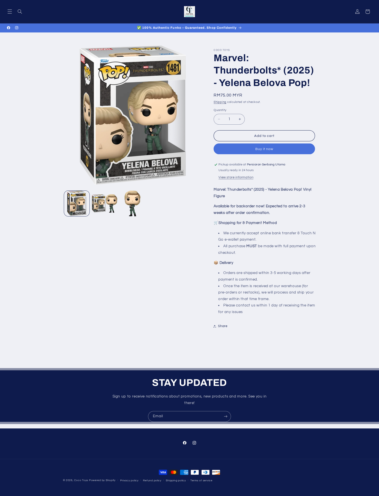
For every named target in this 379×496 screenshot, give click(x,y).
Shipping (220, 102)
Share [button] (222, 326)
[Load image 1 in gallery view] (77, 203)
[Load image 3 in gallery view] (132, 203)
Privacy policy (129, 480)
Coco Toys (81, 480)
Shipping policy (176, 480)
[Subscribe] (226, 416)
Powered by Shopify (102, 480)
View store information (235, 177)
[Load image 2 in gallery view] (105, 203)
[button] (10, 12)
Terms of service (201, 480)
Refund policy (152, 480)
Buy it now (264, 149)
